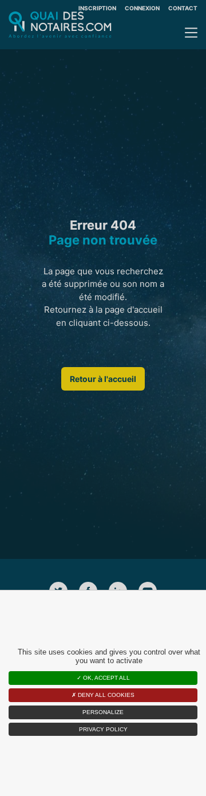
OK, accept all (105, 678)
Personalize (103, 712)
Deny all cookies (105, 695)
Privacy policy (103, 729)
